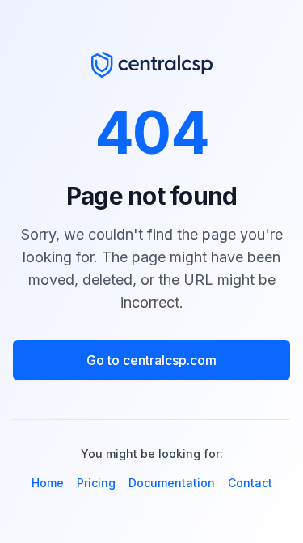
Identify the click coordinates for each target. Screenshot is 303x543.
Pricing (96, 483)
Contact (250, 483)
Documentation (171, 483)
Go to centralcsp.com (151, 360)
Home (48, 483)
